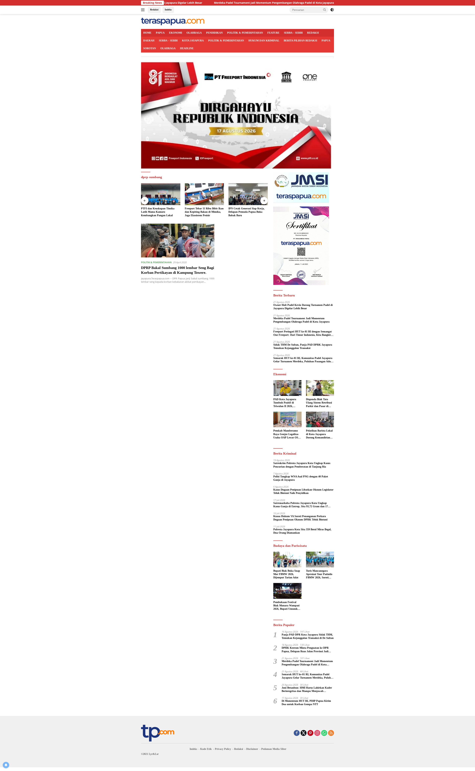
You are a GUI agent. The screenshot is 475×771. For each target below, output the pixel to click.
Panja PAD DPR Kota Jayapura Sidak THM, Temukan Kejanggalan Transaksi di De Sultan (308, 636)
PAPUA (160, 32)
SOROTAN (149, 48)
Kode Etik (206, 749)
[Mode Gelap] (332, 10)
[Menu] (143, 10)
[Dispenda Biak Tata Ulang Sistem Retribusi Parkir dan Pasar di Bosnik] (320, 388)
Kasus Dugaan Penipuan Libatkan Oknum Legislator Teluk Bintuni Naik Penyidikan (303, 491)
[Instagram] (317, 733)
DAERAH (148, 40)
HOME (147, 32)
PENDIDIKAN (214, 32)
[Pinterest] (310, 733)
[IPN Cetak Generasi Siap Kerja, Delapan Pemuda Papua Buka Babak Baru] (204, 194)
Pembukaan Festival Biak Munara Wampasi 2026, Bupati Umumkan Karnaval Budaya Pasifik (286, 606)
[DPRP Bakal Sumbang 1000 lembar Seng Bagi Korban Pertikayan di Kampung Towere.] (177, 240)
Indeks (168, 9)
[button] (324, 10)
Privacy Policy (223, 749)
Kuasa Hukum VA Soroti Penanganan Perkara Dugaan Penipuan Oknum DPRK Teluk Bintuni (300, 518)
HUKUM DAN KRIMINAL (263, 40)
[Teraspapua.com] (172, 21)
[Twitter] (304, 733)
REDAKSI (313, 32)
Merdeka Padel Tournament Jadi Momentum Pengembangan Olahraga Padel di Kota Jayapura (228, 2)
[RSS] (331, 733)
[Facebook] (297, 733)
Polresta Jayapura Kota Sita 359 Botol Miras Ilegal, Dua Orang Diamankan (302, 531)
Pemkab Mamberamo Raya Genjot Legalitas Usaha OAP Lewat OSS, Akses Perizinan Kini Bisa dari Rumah (286, 434)
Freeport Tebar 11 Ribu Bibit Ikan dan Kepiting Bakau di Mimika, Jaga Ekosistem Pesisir (160, 212)
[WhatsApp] (324, 733)
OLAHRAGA (194, 32)
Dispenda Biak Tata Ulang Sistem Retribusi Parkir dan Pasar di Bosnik (319, 403)
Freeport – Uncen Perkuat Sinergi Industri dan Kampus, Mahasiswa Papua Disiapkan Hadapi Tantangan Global (247, 212)
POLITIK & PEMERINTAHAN (245, 32)
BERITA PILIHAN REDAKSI (300, 40)
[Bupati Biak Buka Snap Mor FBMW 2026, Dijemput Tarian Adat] (287, 559)
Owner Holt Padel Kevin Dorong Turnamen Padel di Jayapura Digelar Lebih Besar (303, 307)
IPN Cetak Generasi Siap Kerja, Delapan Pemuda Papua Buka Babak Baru (203, 212)
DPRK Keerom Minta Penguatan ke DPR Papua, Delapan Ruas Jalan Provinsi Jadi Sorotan (305, 649)
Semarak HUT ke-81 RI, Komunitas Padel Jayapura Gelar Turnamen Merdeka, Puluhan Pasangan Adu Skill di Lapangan (302, 360)
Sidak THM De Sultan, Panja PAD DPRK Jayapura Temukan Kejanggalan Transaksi (302, 346)
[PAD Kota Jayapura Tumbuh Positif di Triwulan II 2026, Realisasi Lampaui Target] (287, 388)
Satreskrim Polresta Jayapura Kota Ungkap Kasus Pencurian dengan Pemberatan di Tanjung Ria (301, 465)
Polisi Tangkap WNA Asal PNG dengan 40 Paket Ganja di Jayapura (300, 478)
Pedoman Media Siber (273, 749)
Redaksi (154, 9)
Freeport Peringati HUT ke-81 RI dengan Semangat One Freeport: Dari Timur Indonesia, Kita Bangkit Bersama (302, 333)
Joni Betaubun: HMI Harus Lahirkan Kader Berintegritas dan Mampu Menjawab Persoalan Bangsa (307, 689)
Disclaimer (252, 749)
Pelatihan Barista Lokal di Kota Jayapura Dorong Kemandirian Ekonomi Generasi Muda (319, 434)
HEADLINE (187, 48)
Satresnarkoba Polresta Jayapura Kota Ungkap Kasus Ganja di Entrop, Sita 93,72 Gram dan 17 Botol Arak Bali (300, 505)
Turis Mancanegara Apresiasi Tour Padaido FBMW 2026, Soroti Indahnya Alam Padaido (319, 574)
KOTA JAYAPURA (193, 40)
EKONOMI (175, 32)
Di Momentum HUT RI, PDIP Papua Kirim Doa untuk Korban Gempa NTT (306, 703)
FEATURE (273, 32)
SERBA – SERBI (293, 32)
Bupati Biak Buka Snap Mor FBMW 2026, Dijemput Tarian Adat (286, 574)
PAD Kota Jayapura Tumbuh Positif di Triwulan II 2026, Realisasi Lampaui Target (284, 403)
